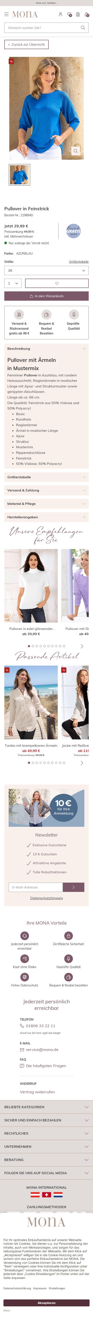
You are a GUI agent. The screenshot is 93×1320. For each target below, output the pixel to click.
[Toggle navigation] (6, 14)
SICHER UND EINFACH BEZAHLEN (32, 1120)
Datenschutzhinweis (46, 898)
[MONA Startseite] (25, 14)
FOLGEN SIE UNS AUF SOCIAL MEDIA (35, 1173)
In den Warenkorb (49, 296)
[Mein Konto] (60, 14)
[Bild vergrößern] (75, 151)
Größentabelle (79, 262)
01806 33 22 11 (40, 1025)
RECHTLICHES (16, 1133)
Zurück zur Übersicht (28, 44)
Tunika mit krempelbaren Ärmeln (31, 745)
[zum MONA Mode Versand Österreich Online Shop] (35, 1194)
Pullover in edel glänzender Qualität (31, 628)
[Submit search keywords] (83, 27)
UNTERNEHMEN (17, 1146)
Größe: (9, 262)
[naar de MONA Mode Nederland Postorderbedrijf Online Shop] (58, 1194)
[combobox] (46, 27)
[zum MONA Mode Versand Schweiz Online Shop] (46, 1194)
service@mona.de (42, 1049)
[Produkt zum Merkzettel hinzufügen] (57, 283)
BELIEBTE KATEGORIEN (24, 1107)
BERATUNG (14, 1160)
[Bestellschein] (78, 14)
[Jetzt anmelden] (73, 887)
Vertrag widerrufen (37, 1091)
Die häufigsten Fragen (46, 1065)
